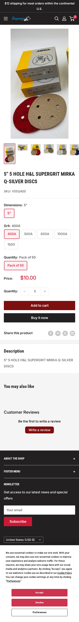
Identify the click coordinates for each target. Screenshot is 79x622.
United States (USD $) (20, 539)
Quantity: (11, 291)
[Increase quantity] (45, 291)
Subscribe (18, 521)
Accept (39, 592)
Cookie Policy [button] (64, 573)
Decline (39, 602)
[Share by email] (72, 333)
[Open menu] (6, 18)
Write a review (39, 430)
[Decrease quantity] (25, 291)
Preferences (40, 612)
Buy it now (39, 318)
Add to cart (40, 305)
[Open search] (57, 19)
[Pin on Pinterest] (58, 333)
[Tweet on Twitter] (65, 333)
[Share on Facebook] (50, 333)
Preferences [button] (13, 581)
